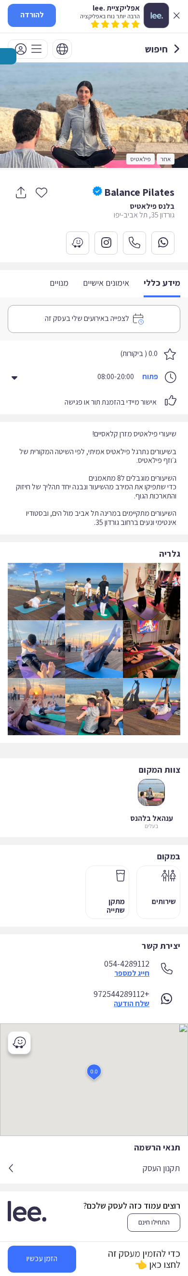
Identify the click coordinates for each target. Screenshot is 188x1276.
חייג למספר (131, 973)
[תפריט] (28, 49)
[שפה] (62, 49)
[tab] (162, 283)
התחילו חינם (154, 1222)
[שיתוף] (20, 192)
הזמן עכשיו (42, 1258)
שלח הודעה (131, 1003)
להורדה (32, 15)
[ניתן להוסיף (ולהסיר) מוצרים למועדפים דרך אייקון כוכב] (41, 192)
